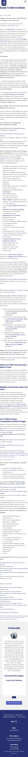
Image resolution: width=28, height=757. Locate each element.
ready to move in (6, 455)
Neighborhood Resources (9, 717)
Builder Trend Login (9, 715)
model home (10, 29)
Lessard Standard (3, 453)
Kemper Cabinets (7, 199)
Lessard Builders (21, 452)
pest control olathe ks (11, 235)
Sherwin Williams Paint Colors (17, 205)
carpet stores (23, 186)
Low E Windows (11, 453)
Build (6, 450)
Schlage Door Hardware (9, 241)
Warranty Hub (19, 715)
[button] (25, 1)
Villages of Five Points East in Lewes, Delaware (12, 430)
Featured (10, 450)
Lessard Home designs (15, 254)
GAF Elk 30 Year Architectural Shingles (13, 209)
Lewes (4, 617)
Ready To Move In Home (15, 455)
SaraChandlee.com (13, 753)
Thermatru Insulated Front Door (12, 239)
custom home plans (5, 378)
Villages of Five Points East (16, 256)
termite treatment (22, 233)
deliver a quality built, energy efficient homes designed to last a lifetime (13, 406)
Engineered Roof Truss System (11, 215)
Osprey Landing (12, 617)
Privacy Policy (21, 717)
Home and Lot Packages (17, 450)
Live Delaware (15, 616)
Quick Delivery (18, 453)
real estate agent (9, 60)
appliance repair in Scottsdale (20, 266)
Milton (7, 617)
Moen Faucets (7, 192)
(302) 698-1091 (14, 730)
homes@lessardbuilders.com (8, 434)
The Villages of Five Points (17, 470)
